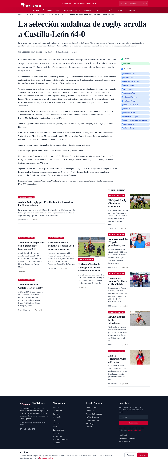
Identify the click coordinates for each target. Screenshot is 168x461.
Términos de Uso (92, 420)
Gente (77, 10)
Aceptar (143, 455)
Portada (36, 10)
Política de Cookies (93, 417)
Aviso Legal (90, 423)
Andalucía (68, 10)
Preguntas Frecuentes (127, 438)
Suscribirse (133, 423)
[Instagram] (29, 429)
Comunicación (107, 10)
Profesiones (130, 10)
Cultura (119, 10)
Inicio (20, 14)
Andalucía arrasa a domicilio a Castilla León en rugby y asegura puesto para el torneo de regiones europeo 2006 (61, 249)
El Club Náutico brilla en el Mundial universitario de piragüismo (116, 323)
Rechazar (130, 455)
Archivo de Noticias (60, 439)
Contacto (89, 427)
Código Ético (90, 411)
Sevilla (58, 10)
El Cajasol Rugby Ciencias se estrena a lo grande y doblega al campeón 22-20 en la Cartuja (117, 208)
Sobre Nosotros (92, 407)
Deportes (87, 10)
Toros (96, 10)
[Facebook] (21, 429)
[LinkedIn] (33, 429)
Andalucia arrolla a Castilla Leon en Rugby (30, 286)
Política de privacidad (134, 430)
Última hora (47, 10)
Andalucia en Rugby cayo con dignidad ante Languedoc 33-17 (31, 246)
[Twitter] (25, 429)
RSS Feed (56, 443)
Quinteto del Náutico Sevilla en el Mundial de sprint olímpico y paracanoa (117, 284)
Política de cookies (46, 458)
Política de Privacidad (94, 414)
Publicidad (123, 435)
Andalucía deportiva (56, 14)
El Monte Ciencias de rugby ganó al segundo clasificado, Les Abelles (90, 267)
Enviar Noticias (124, 441)
